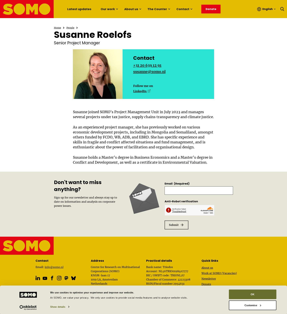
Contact (182, 9)
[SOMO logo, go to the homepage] (27, 9)
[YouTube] (45, 278)
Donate (206, 284)
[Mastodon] (66, 278)
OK (252, 294)
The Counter (157, 9)
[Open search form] (282, 9)
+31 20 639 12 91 (147, 65)
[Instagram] (59, 278)
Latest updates (79, 9)
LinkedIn (141, 91)
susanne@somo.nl (149, 71)
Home (57, 27)
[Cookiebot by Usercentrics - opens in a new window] (28, 307)
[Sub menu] (117, 9)
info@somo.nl (54, 267)
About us (131, 9)
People (70, 27)
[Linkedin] (38, 278)
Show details (57, 306)
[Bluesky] (73, 278)
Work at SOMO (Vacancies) (219, 273)
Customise (250, 305)
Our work (108, 9)
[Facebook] (52, 278)
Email (177, 184)
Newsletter (208, 278)
